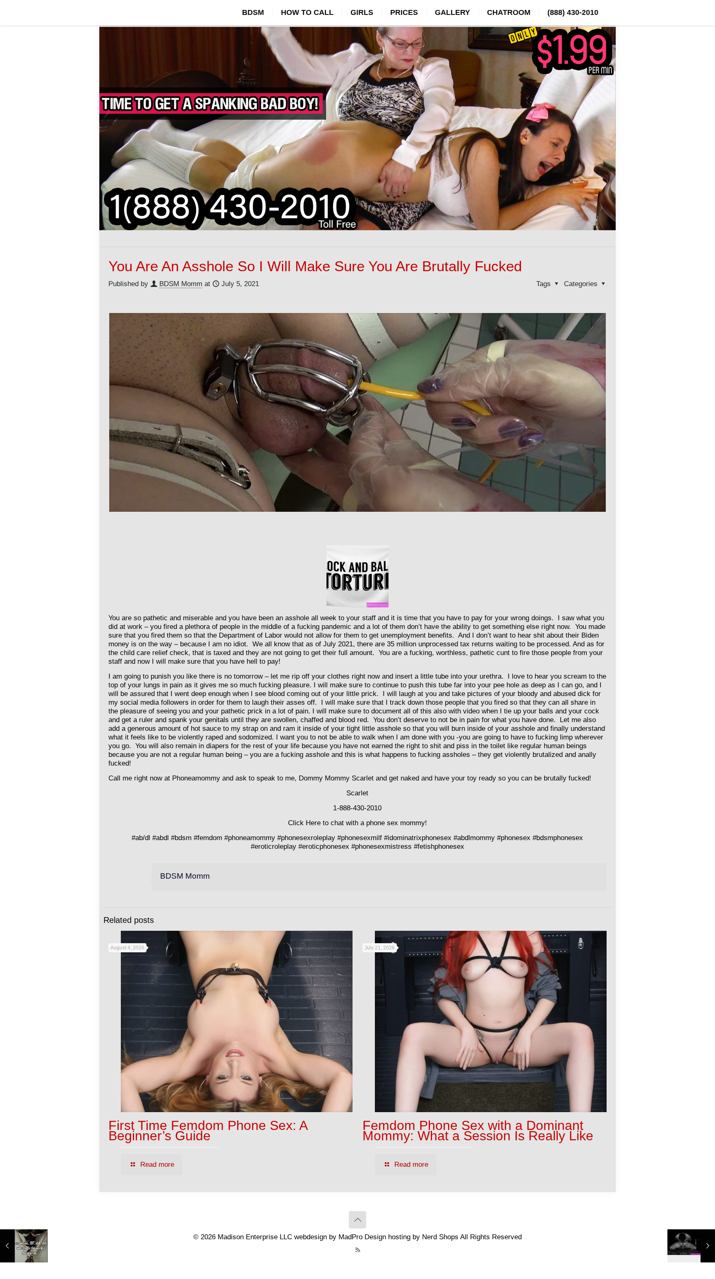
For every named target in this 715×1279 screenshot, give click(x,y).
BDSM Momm (180, 284)
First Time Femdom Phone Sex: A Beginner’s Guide (207, 1130)
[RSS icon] (358, 1249)
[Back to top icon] (357, 1219)
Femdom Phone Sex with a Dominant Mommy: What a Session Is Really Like (477, 1130)
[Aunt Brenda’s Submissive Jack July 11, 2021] (691, 1245)
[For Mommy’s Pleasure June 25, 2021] (24, 1245)
